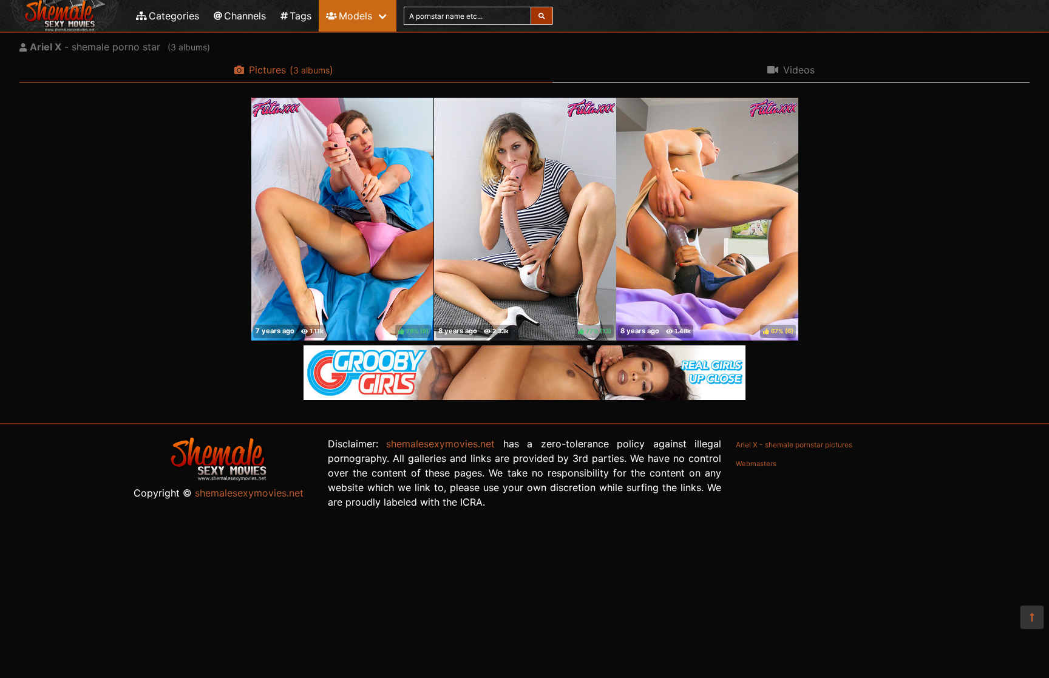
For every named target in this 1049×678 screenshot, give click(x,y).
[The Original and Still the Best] (524, 396)
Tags (300, 16)
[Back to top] (1032, 617)
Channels (245, 16)
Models (355, 16)
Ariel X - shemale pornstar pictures (794, 444)
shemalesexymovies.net (249, 493)
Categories (174, 16)
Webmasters (756, 463)
